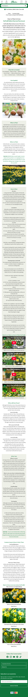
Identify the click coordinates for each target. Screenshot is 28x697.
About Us (4, 666)
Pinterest (17, 656)
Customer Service (6, 663)
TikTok (20, 656)
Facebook (7, 656)
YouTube (14, 656)
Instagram (10, 656)
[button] (14, 595)
